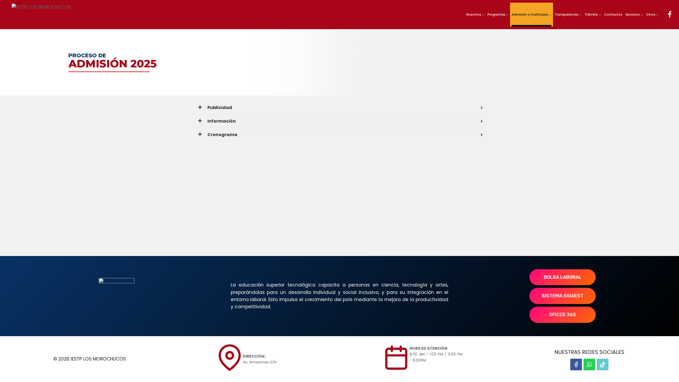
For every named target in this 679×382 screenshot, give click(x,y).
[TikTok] (602, 364)
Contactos (613, 14)
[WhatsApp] (589, 364)
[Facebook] (669, 14)
